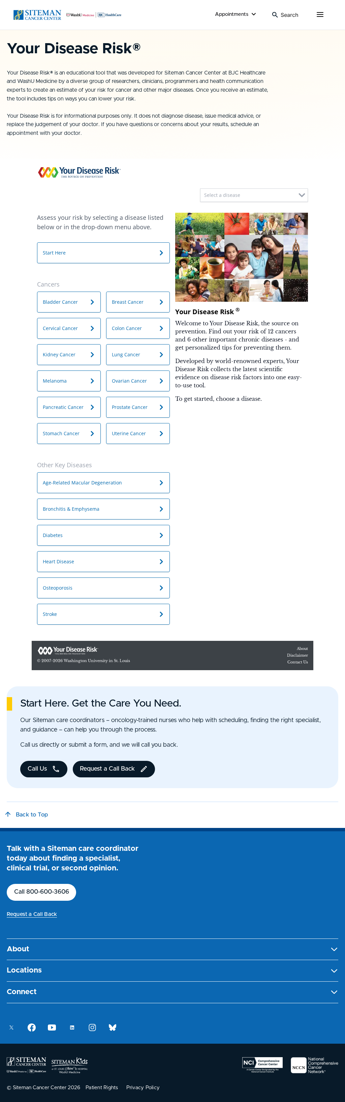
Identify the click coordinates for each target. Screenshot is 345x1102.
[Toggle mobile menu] (320, 14)
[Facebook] (32, 1027)
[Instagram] (92, 1027)
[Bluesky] (112, 1027)
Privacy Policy (143, 1087)
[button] (172, 949)
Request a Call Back (32, 914)
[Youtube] (52, 1027)
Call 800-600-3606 (41, 892)
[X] (11, 1027)
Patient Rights (102, 1087)
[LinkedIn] (72, 1027)
